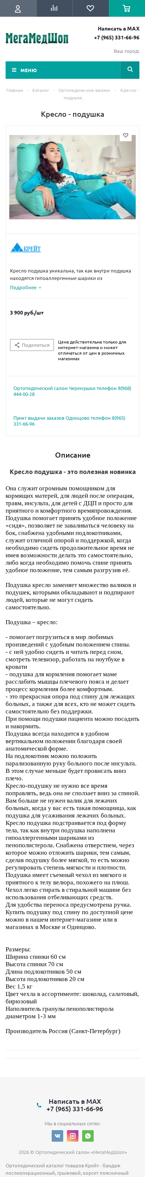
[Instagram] (72, 1136)
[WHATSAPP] (88, 1136)
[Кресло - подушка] (72, 183)
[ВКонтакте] (57, 1136)
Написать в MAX (118, 28)
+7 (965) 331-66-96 (116, 37)
